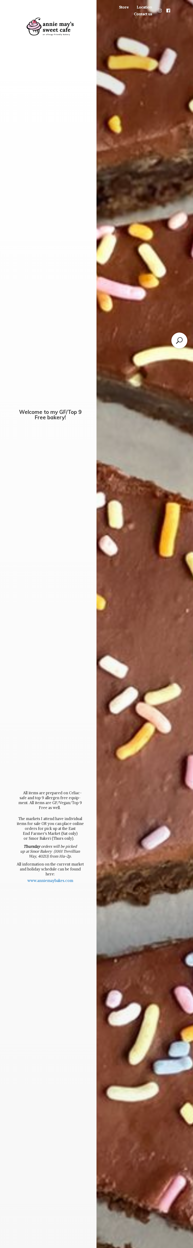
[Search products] (179, 340)
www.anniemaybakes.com (50, 880)
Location (144, 7)
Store (124, 7)
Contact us (143, 13)
